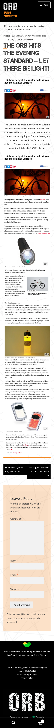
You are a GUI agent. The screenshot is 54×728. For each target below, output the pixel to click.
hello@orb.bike (30, 674)
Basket (35, 720)
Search (13, 723)
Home (9, 26)
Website (14, 589)
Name (14, 560)
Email (14, 574)
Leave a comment (25, 39)
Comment (16, 518)
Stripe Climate (40, 655)
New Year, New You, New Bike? (14, 469)
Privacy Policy (27, 677)
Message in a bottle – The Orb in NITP (39, 469)
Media (17, 26)
